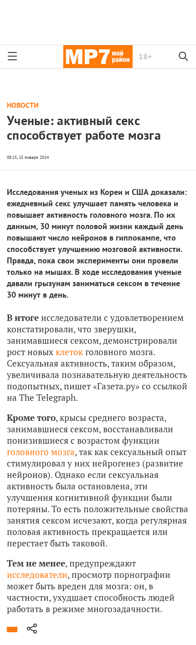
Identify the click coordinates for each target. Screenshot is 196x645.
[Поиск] (183, 56)
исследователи (37, 574)
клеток (69, 351)
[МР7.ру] (98, 56)
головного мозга (41, 451)
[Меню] (12, 56)
